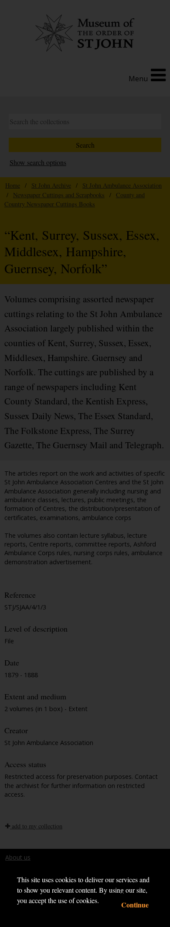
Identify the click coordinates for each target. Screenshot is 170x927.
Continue (135, 905)
